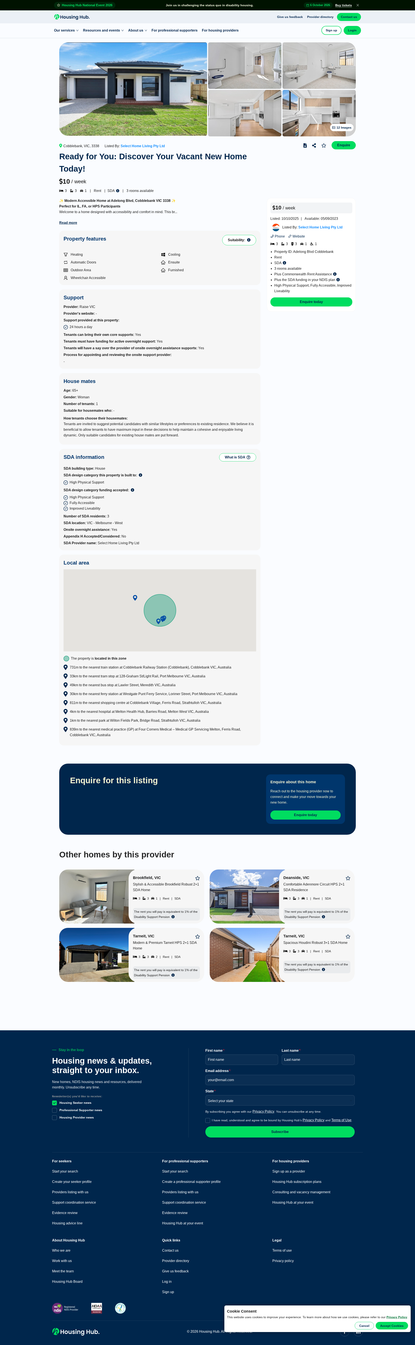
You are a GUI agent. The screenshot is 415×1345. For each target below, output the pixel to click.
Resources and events (101, 30)
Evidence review (65, 1213)
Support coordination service (74, 1202)
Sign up (331, 30)
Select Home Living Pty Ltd (143, 146)
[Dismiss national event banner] (357, 5)
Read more (68, 223)
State (210, 1091)
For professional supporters (175, 30)
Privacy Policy (396, 1317)
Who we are (61, 1250)
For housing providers (220, 30)
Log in (167, 1281)
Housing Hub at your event (182, 1223)
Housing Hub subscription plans (296, 1182)
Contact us (349, 17)
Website (298, 236)
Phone (279, 236)
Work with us (62, 1261)
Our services (64, 30)
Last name (291, 1050)
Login (352, 30)
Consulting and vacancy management (301, 1192)
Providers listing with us (70, 1192)
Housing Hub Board (67, 1281)
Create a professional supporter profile (191, 1182)
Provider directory (320, 17)
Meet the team (63, 1271)
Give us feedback (290, 17)
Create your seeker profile (72, 1182)
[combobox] (278, 1099)
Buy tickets (343, 5)
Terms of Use (341, 1120)
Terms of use (282, 1250)
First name (214, 1050)
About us (135, 30)
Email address (217, 1071)
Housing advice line (67, 1223)
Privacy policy (283, 1261)
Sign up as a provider (288, 1171)
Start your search (65, 1171)
